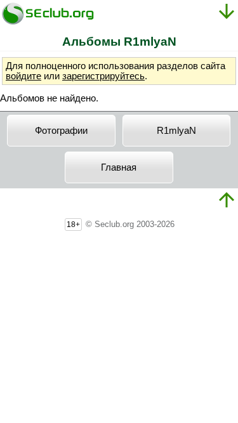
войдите (23, 76)
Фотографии (61, 131)
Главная (118, 167)
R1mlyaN (176, 131)
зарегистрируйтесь (103, 76)
